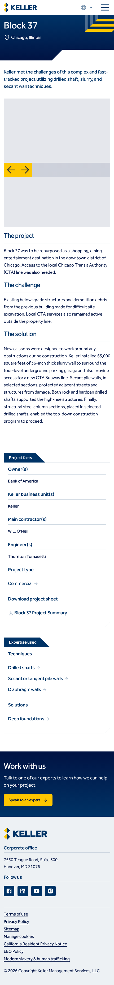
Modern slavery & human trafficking (37, 958)
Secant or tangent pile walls (36, 678)
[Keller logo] (20, 8)
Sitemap (11, 928)
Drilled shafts (22, 668)
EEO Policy (14, 951)
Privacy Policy (16, 921)
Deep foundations (26, 719)
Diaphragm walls (25, 689)
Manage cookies (19, 936)
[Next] (25, 170)
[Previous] (11, 170)
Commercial (20, 583)
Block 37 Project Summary (40, 613)
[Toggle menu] (105, 7)
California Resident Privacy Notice (35, 943)
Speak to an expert (24, 800)
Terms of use (16, 914)
